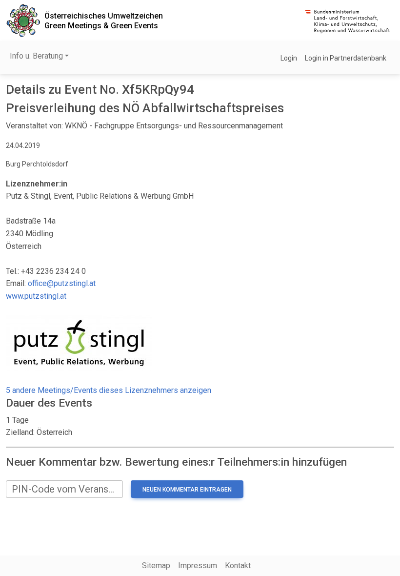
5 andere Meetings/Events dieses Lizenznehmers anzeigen (108, 390)
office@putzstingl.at (62, 283)
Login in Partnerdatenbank (345, 58)
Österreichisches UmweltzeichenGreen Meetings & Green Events (103, 20)
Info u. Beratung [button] (36, 56)
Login (288, 58)
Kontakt (238, 565)
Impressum (197, 565)
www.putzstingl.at (36, 296)
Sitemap (156, 565)
